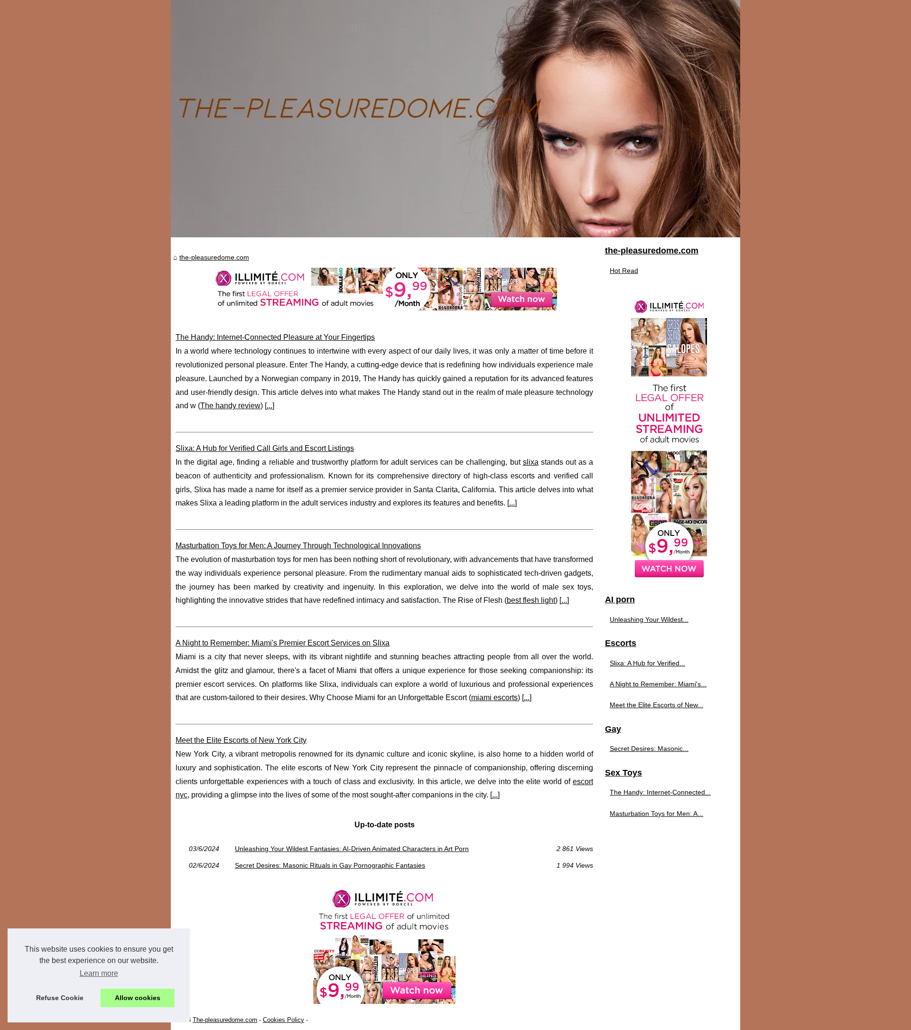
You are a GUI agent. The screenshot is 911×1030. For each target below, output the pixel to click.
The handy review (230, 406)
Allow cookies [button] (137, 998)
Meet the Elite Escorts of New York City (241, 740)
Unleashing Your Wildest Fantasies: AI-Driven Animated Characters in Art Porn (352, 848)
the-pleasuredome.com (214, 257)
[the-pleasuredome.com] (455, 118)
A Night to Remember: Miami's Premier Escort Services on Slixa (283, 643)
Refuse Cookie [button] (60, 998)
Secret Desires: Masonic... (649, 748)
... (269, 406)
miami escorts (494, 697)
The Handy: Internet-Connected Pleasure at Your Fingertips (275, 337)
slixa (531, 462)
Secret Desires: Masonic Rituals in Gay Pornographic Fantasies (330, 865)
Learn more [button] (99, 973)
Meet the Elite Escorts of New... (656, 705)
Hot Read (624, 270)
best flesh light (531, 600)
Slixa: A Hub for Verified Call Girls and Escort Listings (265, 448)
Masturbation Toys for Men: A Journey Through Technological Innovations (298, 546)
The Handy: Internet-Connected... (660, 792)
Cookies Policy (283, 1019)
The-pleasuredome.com (225, 1019)
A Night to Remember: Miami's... (658, 684)
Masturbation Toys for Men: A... (656, 813)
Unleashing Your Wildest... (649, 619)
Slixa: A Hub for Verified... (647, 663)
